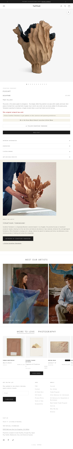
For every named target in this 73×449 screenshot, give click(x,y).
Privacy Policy (39, 398)
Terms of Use (39, 401)
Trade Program (55, 392)
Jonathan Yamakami (9, 88)
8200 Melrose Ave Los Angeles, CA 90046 (16, 429)
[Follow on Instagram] (4, 440)
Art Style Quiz (39, 392)
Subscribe (9, 399)
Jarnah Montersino (9, 360)
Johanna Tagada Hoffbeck (30, 361)
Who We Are (54, 409)
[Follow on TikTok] (13, 440)
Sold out (36, 132)
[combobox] (65, 6)
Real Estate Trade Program (58, 403)
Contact (37, 389)
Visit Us (52, 406)
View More (36, 373)
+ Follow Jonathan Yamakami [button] (12, 243)
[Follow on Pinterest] (8, 440)
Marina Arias (52, 360)
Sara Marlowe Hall (45, 1)
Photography (47, 331)
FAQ (36, 386)
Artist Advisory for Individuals (59, 395)
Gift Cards (38, 395)
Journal (52, 386)
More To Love (26, 331)
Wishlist (52, 412)
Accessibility (39, 404)
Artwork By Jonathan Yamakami (18, 238)
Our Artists (53, 389)
